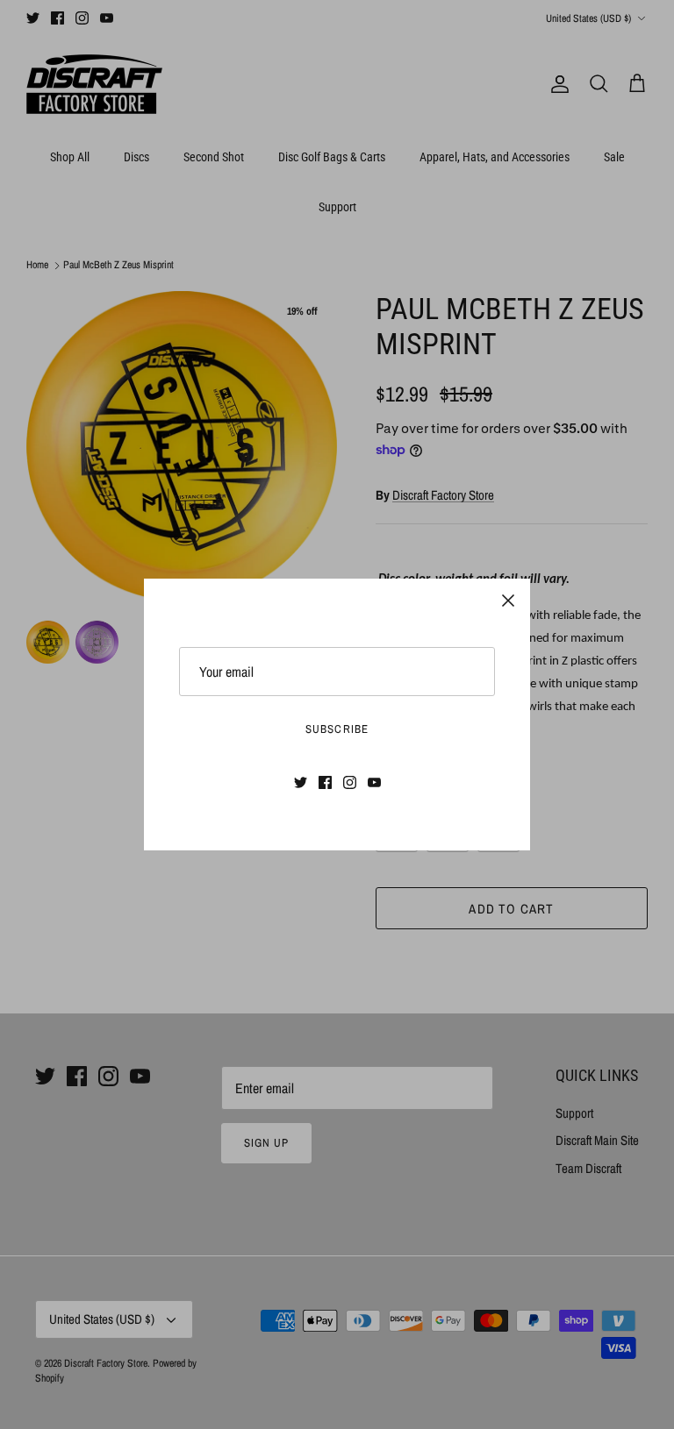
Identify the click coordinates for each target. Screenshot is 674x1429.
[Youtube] (374, 782)
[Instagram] (349, 782)
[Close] (508, 600)
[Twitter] (300, 782)
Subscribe (336, 729)
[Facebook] (325, 782)
